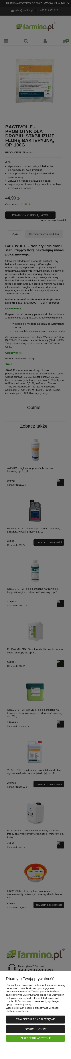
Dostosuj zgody (36, 1029)
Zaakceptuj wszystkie (35, 1038)
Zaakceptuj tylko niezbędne (35, 1019)
